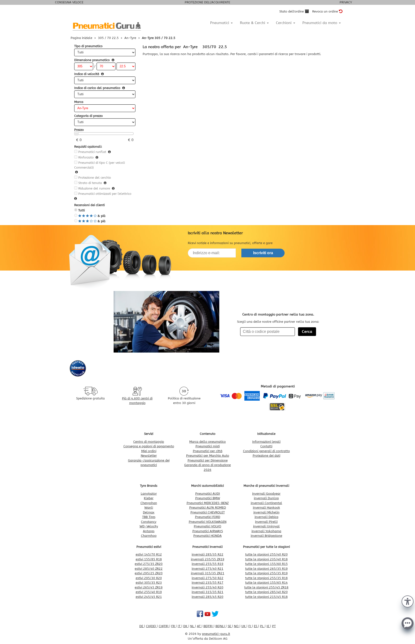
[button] (408, 601)
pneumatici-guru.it (216, 634)
